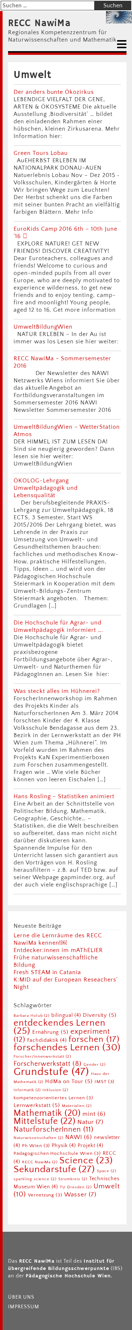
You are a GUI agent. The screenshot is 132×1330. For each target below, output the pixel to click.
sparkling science (35, 1179)
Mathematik (47, 1113)
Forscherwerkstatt (48, 1064)
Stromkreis (72, 1179)
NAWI (78, 1137)
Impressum (23, 1307)
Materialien (76, 1106)
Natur (90, 1121)
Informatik (27, 1090)
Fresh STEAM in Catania (47, 972)
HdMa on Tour (68, 1081)
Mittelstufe (45, 1121)
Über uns (21, 1297)
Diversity (100, 1015)
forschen (94, 1039)
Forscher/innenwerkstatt (42, 1056)
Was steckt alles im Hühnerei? (57, 691)
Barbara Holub (32, 1016)
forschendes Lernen (67, 1047)
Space (106, 1171)
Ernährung (50, 1032)
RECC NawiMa (39, 23)
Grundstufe (51, 1072)
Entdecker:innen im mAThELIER (58, 950)
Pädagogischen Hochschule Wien (57, 1153)
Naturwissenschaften (38, 1138)
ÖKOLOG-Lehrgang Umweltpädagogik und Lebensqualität (46, 488)
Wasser (80, 1194)
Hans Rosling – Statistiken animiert (64, 796)
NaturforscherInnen (54, 1129)
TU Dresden (75, 1187)
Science (86, 1160)
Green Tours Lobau (41, 153)
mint (94, 1114)
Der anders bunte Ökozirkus (54, 92)
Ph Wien (36, 1145)
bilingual (66, 1015)
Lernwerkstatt (37, 1105)
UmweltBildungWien (43, 326)
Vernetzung (45, 1195)
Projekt (90, 1146)
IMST (105, 1081)
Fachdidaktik (47, 1040)
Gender (95, 1064)
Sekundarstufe (54, 1169)
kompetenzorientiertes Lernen (53, 1097)
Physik (64, 1146)
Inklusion (55, 1090)
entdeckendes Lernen (60, 1027)
